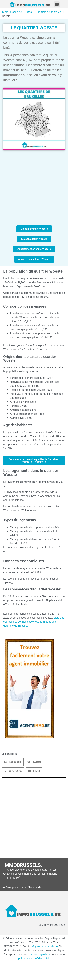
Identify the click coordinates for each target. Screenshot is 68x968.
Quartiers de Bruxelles (48, 12)
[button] (57, 4)
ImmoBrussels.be (12, 12)
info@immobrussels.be (44, 946)
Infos (29, 12)
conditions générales (40, 954)
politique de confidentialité (33, 958)
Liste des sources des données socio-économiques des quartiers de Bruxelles (33, 621)
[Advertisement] (34, 187)
